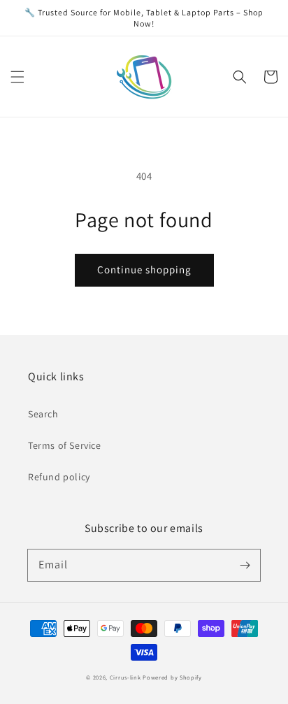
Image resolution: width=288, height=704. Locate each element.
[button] (17, 77)
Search (43, 414)
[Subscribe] (244, 564)
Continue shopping (144, 269)
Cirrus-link (125, 677)
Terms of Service (64, 445)
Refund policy (59, 476)
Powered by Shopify (172, 677)
